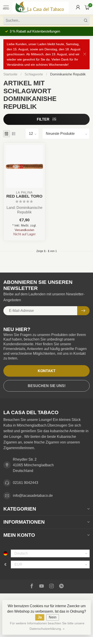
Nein (52, 617)
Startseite (10, 74)
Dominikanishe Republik (68, 74)
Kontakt (47, 371)
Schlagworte (34, 74)
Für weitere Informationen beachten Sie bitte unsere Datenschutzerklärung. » (47, 625)
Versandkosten (24, 230)
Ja (40, 617)
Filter (43, 119)
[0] (87, 7)
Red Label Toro (24, 196)
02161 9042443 (25, 483)
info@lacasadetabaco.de (33, 495)
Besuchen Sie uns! (46, 386)
